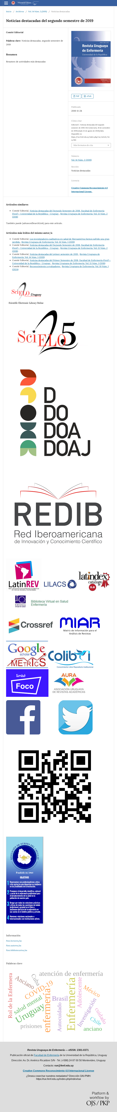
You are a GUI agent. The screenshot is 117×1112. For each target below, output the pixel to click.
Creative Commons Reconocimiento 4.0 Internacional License (58, 1070)
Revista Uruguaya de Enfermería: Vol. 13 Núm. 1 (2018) (78, 263)
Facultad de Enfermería (46, 1055)
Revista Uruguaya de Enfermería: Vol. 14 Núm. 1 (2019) (48, 242)
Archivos (20, 11)
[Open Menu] (6, 3)
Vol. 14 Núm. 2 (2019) (37, 11)
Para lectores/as (14, 941)
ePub (88, 96)
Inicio (8, 11)
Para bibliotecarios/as (16, 950)
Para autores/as (13, 945)
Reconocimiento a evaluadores (45, 266)
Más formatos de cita (83, 145)
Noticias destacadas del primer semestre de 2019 (54, 254)
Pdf (77, 96)
